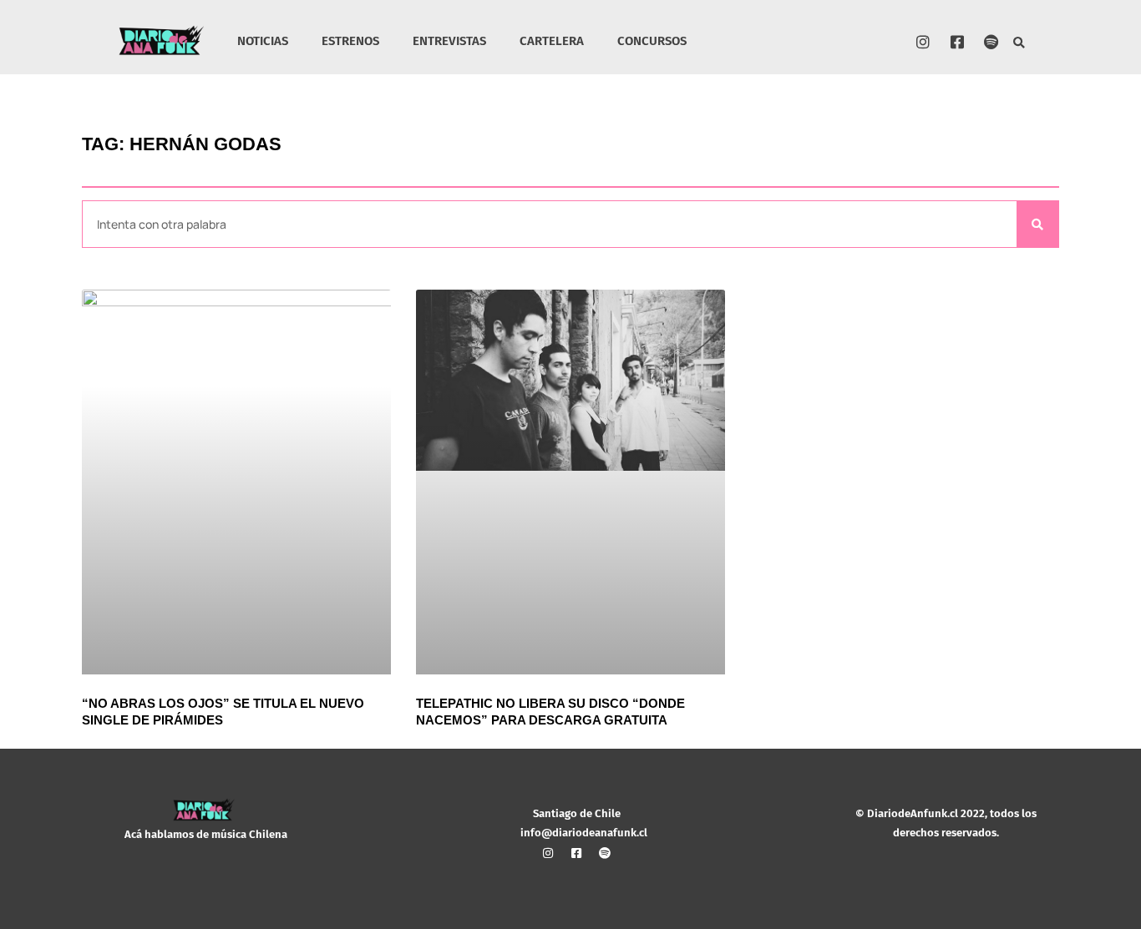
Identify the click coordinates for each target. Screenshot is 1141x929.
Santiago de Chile (577, 813)
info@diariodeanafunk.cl (583, 832)
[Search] (1037, 224)
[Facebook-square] (957, 42)
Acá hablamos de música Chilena (205, 834)
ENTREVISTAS (449, 40)
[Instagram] (923, 42)
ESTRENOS (350, 40)
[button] (1018, 43)
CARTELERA (552, 40)
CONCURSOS (652, 40)
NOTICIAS (262, 40)
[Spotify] (991, 42)
